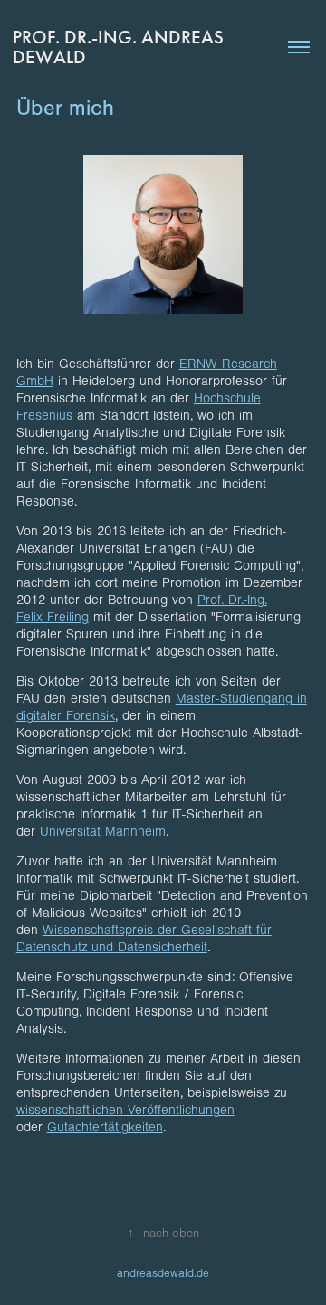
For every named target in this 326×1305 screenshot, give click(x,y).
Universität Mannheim (103, 831)
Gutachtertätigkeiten (105, 1127)
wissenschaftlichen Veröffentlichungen (125, 1110)
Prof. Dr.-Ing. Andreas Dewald (120, 47)
